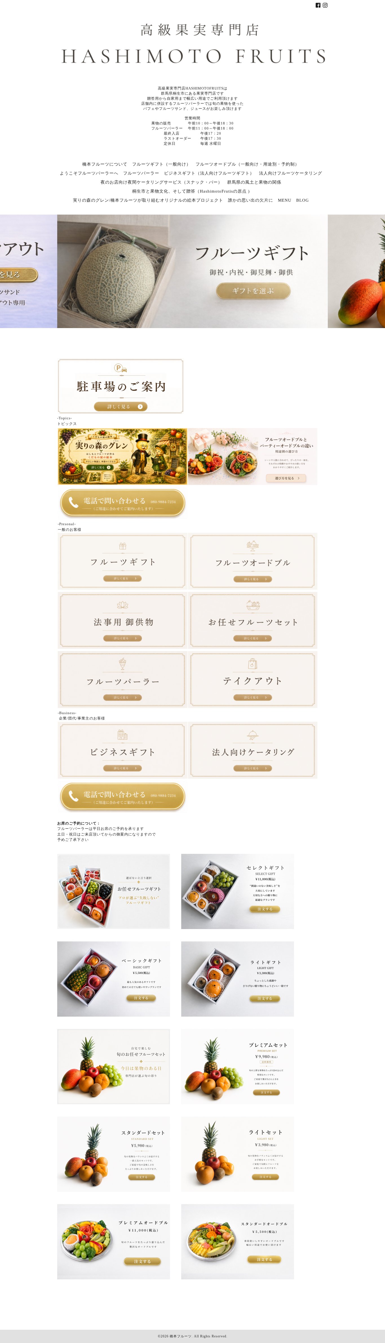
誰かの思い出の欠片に (250, 200)
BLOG (302, 200)
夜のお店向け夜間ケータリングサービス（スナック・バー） (161, 182)
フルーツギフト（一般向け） (161, 164)
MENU (284, 200)
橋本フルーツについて (104, 164)
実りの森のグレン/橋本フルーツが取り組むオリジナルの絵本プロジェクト (148, 200)
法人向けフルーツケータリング (290, 173)
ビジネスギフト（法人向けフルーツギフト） (209, 173)
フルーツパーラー (141, 173)
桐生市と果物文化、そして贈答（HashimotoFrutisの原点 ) (191, 191)
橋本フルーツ (181, 1336)
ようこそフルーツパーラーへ (89, 173)
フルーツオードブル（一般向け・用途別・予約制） (247, 164)
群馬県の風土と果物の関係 (254, 182)
